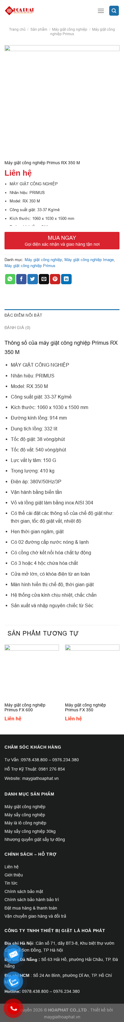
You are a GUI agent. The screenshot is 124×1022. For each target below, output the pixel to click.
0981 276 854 (52, 769)
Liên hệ (12, 866)
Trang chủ (17, 29)
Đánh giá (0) (17, 327)
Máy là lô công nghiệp (25, 822)
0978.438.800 (34, 759)
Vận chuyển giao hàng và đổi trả (35, 916)
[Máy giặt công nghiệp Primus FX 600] (32, 672)
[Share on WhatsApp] (10, 279)
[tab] (62, 315)
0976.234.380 (65, 759)
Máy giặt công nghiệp (69, 29)
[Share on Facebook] (21, 279)
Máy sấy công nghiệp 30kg (30, 831)
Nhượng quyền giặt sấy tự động (35, 839)
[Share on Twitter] (32, 279)
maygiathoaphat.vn (62, 1016)
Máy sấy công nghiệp (25, 814)
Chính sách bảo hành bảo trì (32, 899)
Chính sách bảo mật (24, 891)
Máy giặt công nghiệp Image (89, 259)
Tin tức (11, 883)
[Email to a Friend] (44, 279)
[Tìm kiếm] (114, 11)
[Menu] (100, 10)
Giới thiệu (14, 875)
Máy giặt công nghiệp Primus (30, 265)
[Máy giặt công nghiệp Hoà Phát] (42, 11)
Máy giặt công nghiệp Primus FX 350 (85, 707)
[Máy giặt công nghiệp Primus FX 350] (92, 672)
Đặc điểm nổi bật (23, 315)
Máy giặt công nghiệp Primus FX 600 (25, 707)
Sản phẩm (38, 29)
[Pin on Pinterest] (55, 279)
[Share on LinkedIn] (66, 279)
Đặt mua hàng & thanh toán (31, 908)
